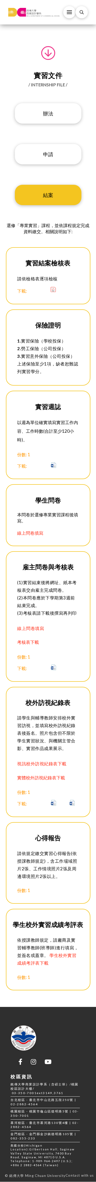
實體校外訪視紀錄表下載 (41, 777)
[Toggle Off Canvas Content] (69, 12)
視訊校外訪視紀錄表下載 (42, 763)
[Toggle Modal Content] (82, 12)
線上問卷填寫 (30, 533)
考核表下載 (28, 642)
